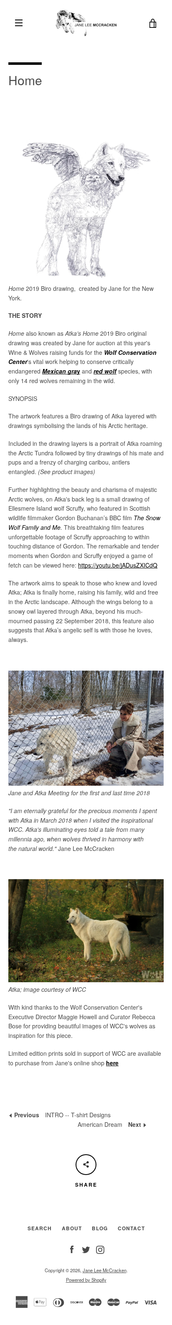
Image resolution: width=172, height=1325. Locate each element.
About (72, 1228)
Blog (100, 1228)
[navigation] (18, 22)
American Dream (112, 1124)
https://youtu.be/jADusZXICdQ (117, 565)
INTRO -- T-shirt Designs (62, 1115)
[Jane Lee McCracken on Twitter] (86, 1248)
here (112, 1063)
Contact (131, 1228)
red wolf (105, 371)
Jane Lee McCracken (104, 1270)
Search (40, 1228)
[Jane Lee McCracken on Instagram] (100, 1248)
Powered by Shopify (86, 1279)
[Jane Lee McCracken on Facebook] (72, 1248)
